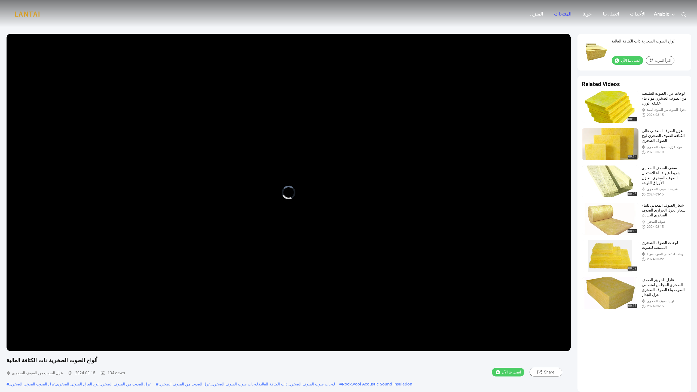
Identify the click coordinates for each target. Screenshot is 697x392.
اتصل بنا (611, 14)
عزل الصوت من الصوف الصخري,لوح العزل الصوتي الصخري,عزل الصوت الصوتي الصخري (80, 384)
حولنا (587, 14)
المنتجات (562, 14)
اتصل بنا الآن (511, 372)
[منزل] (27, 13)
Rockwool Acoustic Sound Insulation (377, 384)
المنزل (536, 14)
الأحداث (638, 14)
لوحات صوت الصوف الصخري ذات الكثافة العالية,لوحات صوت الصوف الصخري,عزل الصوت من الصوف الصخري (246, 384)
